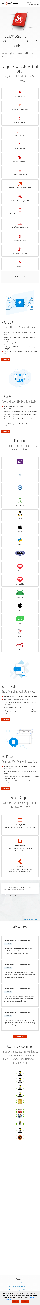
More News (20, 1036)
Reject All (15, 1302)
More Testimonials (30, 919)
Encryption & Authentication (18, 1286)
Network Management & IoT (18, 1290)
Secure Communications (18, 1283)
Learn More (5, 359)
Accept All (25, 1302)
